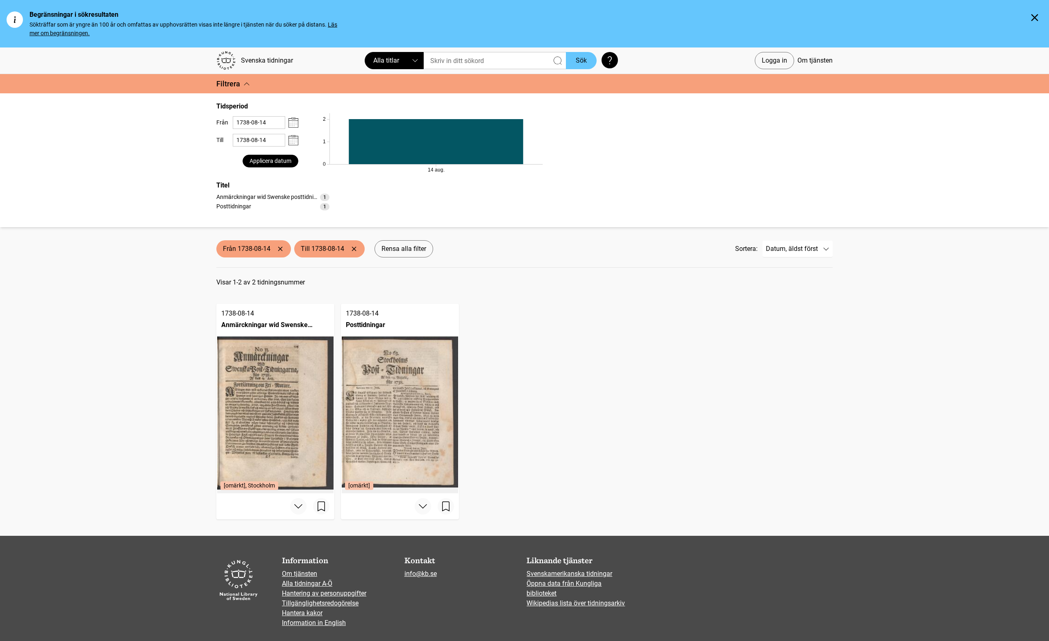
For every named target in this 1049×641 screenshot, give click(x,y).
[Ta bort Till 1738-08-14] (354, 249)
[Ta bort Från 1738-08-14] (280, 249)
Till (219, 140)
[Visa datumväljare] (293, 122)
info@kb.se (420, 574)
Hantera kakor (302, 613)
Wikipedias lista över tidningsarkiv (576, 603)
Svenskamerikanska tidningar (569, 574)
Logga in (774, 60)
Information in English (314, 623)
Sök (581, 60)
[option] (272, 197)
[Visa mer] (298, 506)
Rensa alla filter (403, 249)
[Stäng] (1034, 17)
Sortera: (746, 249)
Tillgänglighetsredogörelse (320, 603)
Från (222, 122)
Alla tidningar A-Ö (307, 583)
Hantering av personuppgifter (324, 593)
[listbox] (272, 201)
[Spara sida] (321, 506)
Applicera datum (270, 161)
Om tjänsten (815, 60)
